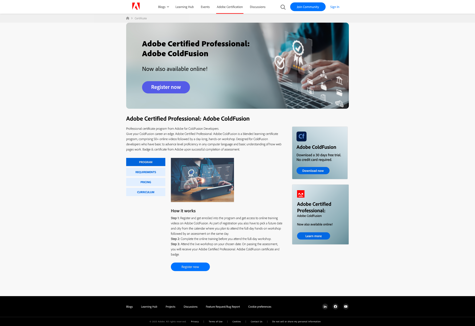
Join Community (308, 7)
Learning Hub (185, 7)
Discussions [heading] (191, 306)
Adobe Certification (230, 7)
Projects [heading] (170, 306)
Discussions (258, 7)
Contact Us (256, 321)
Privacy (195, 321)
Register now (190, 267)
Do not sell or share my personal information (296, 321)
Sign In (334, 7)
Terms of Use (215, 321)
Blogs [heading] (129, 306)
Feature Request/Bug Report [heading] (223, 306)
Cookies (236, 321)
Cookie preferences (259, 306)
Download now (313, 170)
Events (205, 7)
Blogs (162, 7)
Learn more (313, 236)
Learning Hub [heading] (149, 306)
